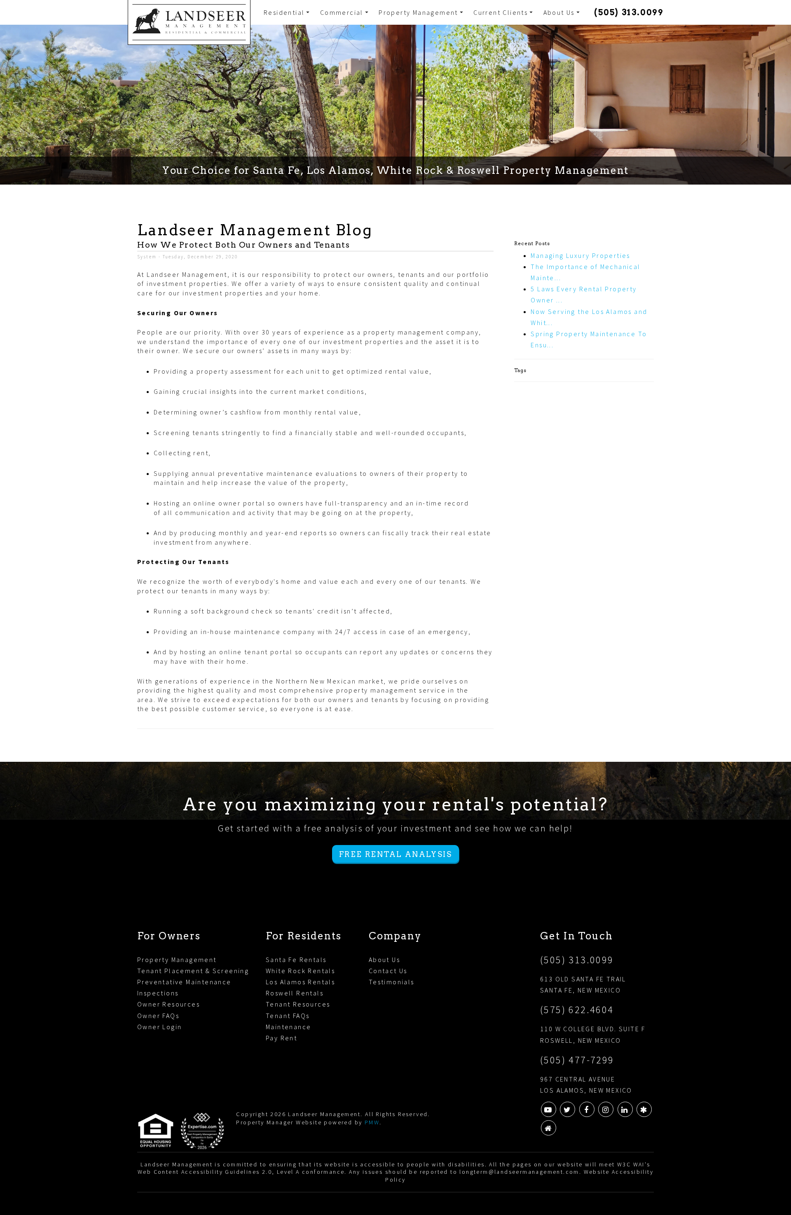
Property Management (418, 12)
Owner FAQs (158, 1015)
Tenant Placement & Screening (193, 971)
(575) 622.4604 (577, 1009)
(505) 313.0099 (628, 12)
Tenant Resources (298, 1004)
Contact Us (388, 971)
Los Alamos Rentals (300, 982)
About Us (559, 12)
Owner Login (159, 1027)
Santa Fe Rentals (296, 959)
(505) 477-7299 (577, 1059)
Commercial (341, 12)
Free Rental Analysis (395, 854)
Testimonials (391, 982)
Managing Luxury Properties (580, 255)
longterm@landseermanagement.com (519, 1171)
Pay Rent (281, 1038)
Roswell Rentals (294, 993)
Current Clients (500, 12)
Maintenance (288, 1027)
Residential (284, 12)
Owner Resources (168, 1004)
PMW (372, 1122)
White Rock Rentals (300, 971)
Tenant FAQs (287, 1015)
